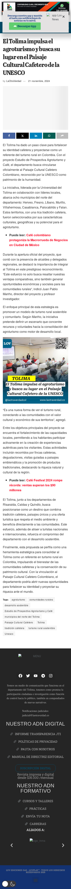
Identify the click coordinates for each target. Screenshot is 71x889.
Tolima (41, 622)
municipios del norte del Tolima (22, 616)
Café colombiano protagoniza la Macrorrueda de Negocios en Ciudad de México (38, 240)
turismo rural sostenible (42, 628)
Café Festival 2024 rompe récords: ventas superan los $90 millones (35, 485)
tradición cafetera (14, 628)
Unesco (9, 633)
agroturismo (18, 599)
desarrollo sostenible (16, 605)
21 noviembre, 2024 (39, 81)
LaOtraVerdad (13, 81)
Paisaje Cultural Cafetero (19, 622)
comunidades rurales (41, 599)
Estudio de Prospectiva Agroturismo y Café (29, 610)
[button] (11, 845)
